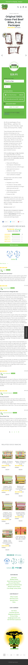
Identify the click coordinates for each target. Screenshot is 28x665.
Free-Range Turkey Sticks (14, 588)
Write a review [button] (14, 245)
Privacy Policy (14, 616)
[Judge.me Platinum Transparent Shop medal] (14, 561)
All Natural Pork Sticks (14, 586)
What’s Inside (14, 596)
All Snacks (14, 577)
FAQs (14, 602)
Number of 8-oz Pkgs (9, 78)
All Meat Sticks (14, 579)
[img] (3, 267)
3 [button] (14, 432)
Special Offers (14, 600)
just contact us (12, 213)
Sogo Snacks (15, 662)
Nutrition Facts (14, 598)
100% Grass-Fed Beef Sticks (14, 584)
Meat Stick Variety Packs (14, 581)
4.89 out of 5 (18, 229)
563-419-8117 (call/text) (14, 619)
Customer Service (14, 612)
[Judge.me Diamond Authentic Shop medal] (10, 254)
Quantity (6, 84)
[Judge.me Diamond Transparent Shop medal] (17, 254)
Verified (13, 259)
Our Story (14, 610)
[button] (11, 27)
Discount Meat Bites (14, 583)
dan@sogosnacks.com (14, 617)
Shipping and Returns (14, 614)
